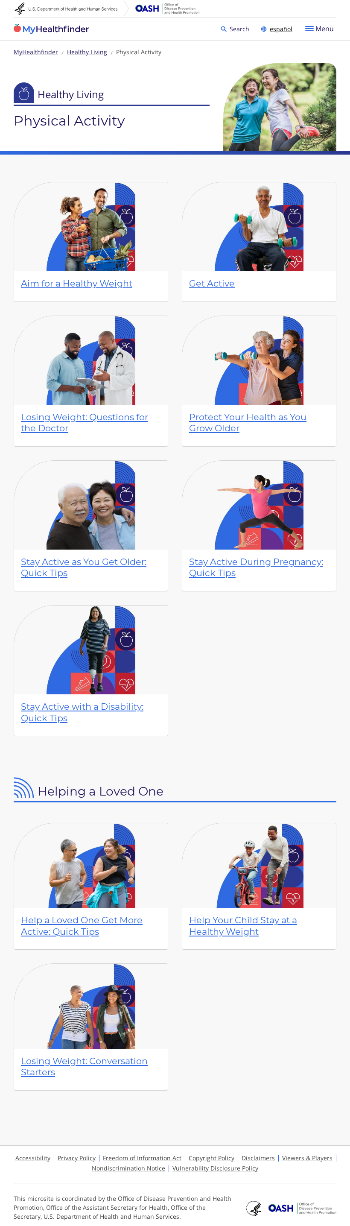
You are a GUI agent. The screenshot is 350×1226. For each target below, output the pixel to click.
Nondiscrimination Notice (128, 1168)
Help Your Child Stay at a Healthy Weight (243, 926)
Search (241, 28)
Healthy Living (87, 52)
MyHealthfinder (51, 29)
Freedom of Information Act (142, 1158)
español (281, 29)
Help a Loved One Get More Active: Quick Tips (82, 926)
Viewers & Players (307, 1158)
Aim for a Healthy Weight (76, 283)
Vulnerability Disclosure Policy (215, 1168)
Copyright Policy (211, 1158)
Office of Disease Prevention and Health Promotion (167, 8)
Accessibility (32, 1158)
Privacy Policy (77, 1158)
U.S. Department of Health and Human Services (72, 8)
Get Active (212, 283)
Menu (324, 28)
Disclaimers (258, 1158)
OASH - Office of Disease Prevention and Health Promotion (302, 1208)
